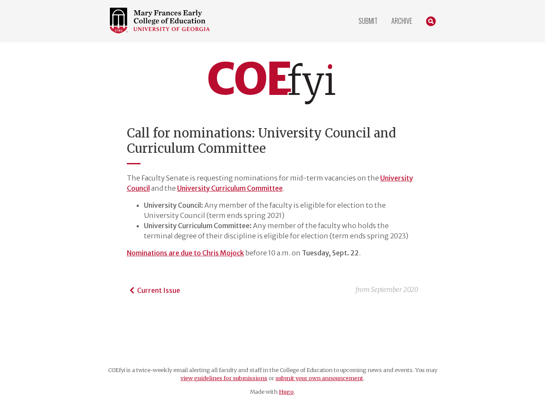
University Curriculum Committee (230, 188)
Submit (368, 21)
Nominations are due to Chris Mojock (185, 253)
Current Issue (158, 290)
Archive (401, 21)
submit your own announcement (319, 378)
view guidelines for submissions (224, 378)
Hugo (286, 391)
